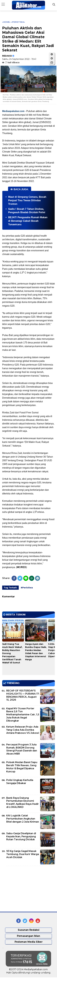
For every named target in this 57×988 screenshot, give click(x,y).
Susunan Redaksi (28, 929)
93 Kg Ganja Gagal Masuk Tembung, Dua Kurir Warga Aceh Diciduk (22, 854)
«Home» (6, 22)
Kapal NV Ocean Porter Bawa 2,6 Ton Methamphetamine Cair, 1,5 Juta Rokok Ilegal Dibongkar (22, 714)
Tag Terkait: (10, 587)
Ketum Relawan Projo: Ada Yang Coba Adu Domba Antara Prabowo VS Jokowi (22, 729)
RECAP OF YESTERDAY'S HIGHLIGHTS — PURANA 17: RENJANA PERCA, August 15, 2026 (22, 695)
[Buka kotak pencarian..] (54, 4)
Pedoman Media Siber (29, 941)
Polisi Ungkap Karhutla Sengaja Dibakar (19, 782)
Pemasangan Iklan (28, 936)
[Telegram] (37, 578)
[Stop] (52, 58)
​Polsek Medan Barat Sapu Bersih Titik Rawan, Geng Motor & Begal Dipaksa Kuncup (21, 767)
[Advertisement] (24, 888)
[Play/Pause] (52, 54)
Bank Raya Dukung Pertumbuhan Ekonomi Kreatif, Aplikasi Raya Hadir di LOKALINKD (22, 802)
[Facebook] (14, 578)
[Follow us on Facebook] (18, 920)
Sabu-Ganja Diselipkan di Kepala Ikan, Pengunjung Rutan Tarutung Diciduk (21, 836)
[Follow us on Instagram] (31, 920)
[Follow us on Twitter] (24, 920)
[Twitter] (20, 578)
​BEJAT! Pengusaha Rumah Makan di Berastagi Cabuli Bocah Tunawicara (27, 221)
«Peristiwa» (18, 22)
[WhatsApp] (31, 578)
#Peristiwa (27, 587)
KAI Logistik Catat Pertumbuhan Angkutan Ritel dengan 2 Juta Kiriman (22, 818)
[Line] (25, 578)
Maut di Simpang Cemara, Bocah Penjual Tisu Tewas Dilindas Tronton (27, 200)
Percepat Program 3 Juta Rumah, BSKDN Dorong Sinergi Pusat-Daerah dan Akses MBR (21, 749)
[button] (52, 63)
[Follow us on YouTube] (37, 920)
